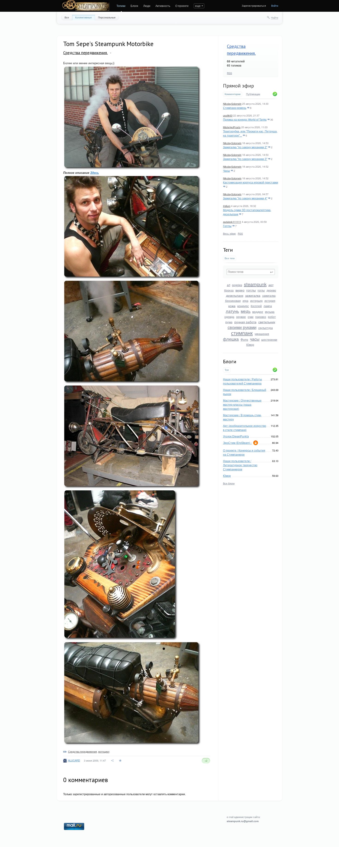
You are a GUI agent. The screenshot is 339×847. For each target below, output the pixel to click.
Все (67, 17)
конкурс (243, 305)
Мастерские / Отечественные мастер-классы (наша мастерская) (242, 404)
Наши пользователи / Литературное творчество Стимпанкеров (240, 465)
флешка (231, 339)
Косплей (256, 306)
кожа (231, 305)
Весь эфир (229, 233)
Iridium (226, 206)
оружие (241, 317)
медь (245, 311)
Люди (146, 6)
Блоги (134, 6)
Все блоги (229, 483)
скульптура (265, 328)
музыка (269, 312)
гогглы (251, 290)
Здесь (94, 172)
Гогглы (227, 226)
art (228, 285)
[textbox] (250, 272)
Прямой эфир (238, 85)
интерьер (256, 301)
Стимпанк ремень (234, 108)
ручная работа (245, 322)
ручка (228, 322)
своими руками (242, 327)
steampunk (255, 284)
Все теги (230, 258)
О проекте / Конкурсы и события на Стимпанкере (244, 452)
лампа (268, 306)
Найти (274, 17)
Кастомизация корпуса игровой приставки (250, 182)
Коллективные (83, 17)
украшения (262, 334)
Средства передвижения (82, 751)
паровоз (260, 317)
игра (245, 301)
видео (239, 290)
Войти (274, 5)
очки (250, 317)
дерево (271, 290)
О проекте (182, 6)
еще (198, 6)
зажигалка (252, 295)
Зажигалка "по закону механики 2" (245, 147)
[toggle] (110, 53)
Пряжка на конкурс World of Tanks (245, 119)
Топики (120, 6)
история (270, 301)
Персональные (107, 17)
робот (272, 317)
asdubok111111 (232, 222)
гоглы (261, 290)
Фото (244, 339)
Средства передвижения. (85, 52)
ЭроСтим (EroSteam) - (237, 443)
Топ (227, 369)
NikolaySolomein (232, 103)
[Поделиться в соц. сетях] (112, 760)
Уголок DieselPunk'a (236, 436)
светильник (266, 322)
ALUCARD (74, 760)
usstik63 (227, 115)
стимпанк (242, 332)
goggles (237, 285)
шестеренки (269, 339)
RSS (229, 73)
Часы (226, 170)
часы (254, 339)
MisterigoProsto (232, 127)
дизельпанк (234, 295)
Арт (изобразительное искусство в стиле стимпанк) (244, 428)
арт (271, 284)
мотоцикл (103, 751)
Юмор (250, 344)
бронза (229, 290)
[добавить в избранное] (121, 760)
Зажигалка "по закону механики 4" (245, 198)
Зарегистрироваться (254, 5)
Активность (162, 6)
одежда (229, 317)
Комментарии (233, 94)
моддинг (257, 312)
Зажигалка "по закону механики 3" (245, 159)
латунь (232, 311)
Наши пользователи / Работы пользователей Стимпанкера (242, 381)
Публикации (253, 94)
